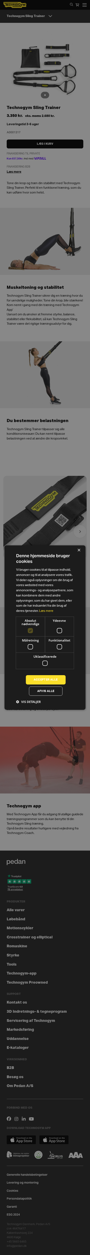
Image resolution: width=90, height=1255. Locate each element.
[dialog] (45, 627)
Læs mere (46, 610)
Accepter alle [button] (46, 679)
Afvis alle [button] (45, 691)
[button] (28, 702)
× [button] (78, 550)
